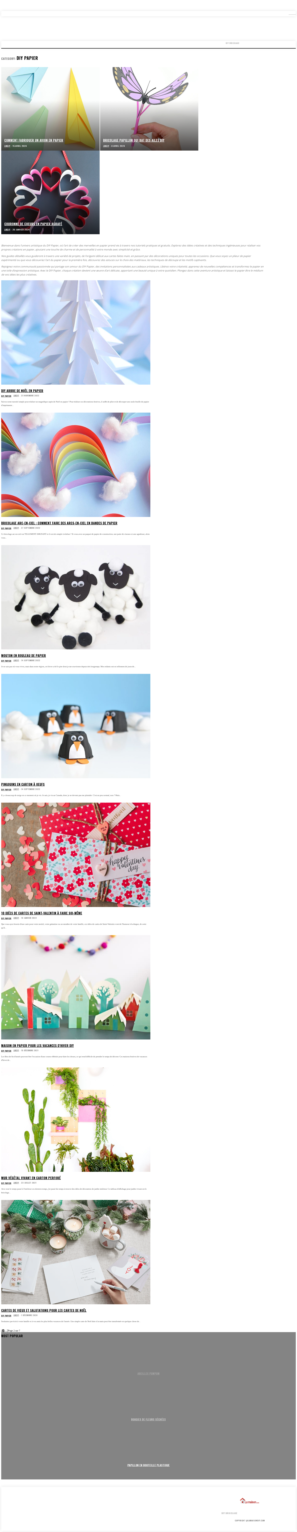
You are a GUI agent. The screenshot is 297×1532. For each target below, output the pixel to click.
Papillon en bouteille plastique (148, 1465)
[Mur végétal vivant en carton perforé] (75, 1119)
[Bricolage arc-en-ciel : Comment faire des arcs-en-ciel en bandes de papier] (75, 465)
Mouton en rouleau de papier (23, 655)
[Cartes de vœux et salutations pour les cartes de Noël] (75, 1252)
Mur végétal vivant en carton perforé (31, 1178)
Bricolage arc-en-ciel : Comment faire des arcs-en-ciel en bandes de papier (59, 523)
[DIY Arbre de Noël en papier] (75, 332)
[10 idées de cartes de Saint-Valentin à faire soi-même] (75, 855)
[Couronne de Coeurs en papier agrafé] (50, 192)
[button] (290, 13)
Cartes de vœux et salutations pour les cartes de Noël (43, 1310)
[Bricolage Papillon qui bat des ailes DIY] (149, 109)
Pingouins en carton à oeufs (23, 784)
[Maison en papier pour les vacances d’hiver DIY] (75, 987)
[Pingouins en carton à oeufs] (75, 726)
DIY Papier (6, 396)
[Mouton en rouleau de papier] (75, 597)
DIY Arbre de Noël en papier (22, 390)
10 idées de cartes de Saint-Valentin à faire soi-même (41, 913)
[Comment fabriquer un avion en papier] (50, 109)
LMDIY (16, 395)
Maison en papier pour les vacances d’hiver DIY (37, 1045)
